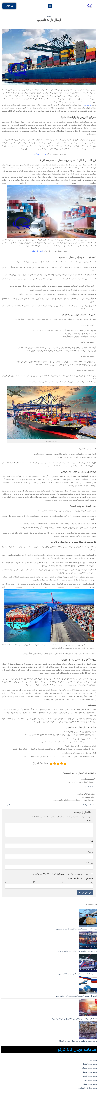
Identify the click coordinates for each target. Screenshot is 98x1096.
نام (91, 841)
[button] (50, 6)
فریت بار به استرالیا (89, 1068)
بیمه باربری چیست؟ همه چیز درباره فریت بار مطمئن (76, 929)
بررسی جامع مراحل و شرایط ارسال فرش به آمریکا (78, 1041)
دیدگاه (90, 820)
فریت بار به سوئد (90, 1084)
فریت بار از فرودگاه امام (88, 1088)
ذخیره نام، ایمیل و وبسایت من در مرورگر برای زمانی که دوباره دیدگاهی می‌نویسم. (61, 874)
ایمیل (90, 852)
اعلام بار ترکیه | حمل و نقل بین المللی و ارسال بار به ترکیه (74, 1018)
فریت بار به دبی (90, 1080)
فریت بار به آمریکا (39, 154)
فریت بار (49, 16)
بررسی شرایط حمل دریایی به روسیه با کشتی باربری (77, 973)
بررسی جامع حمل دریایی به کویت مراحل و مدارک (77, 951)
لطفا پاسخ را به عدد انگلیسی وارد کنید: (79, 878)
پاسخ (3, 787)
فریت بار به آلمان (90, 1076)
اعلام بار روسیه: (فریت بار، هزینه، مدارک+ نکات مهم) (76, 996)
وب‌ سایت (89, 863)
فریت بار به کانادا (90, 1064)
